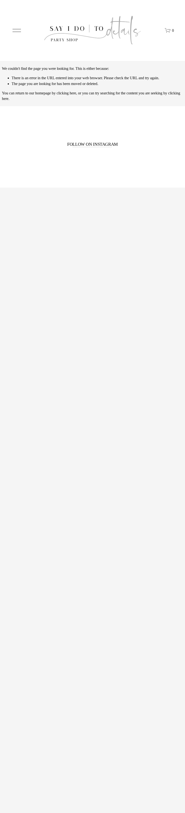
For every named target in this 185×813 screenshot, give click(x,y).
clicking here (66, 93)
